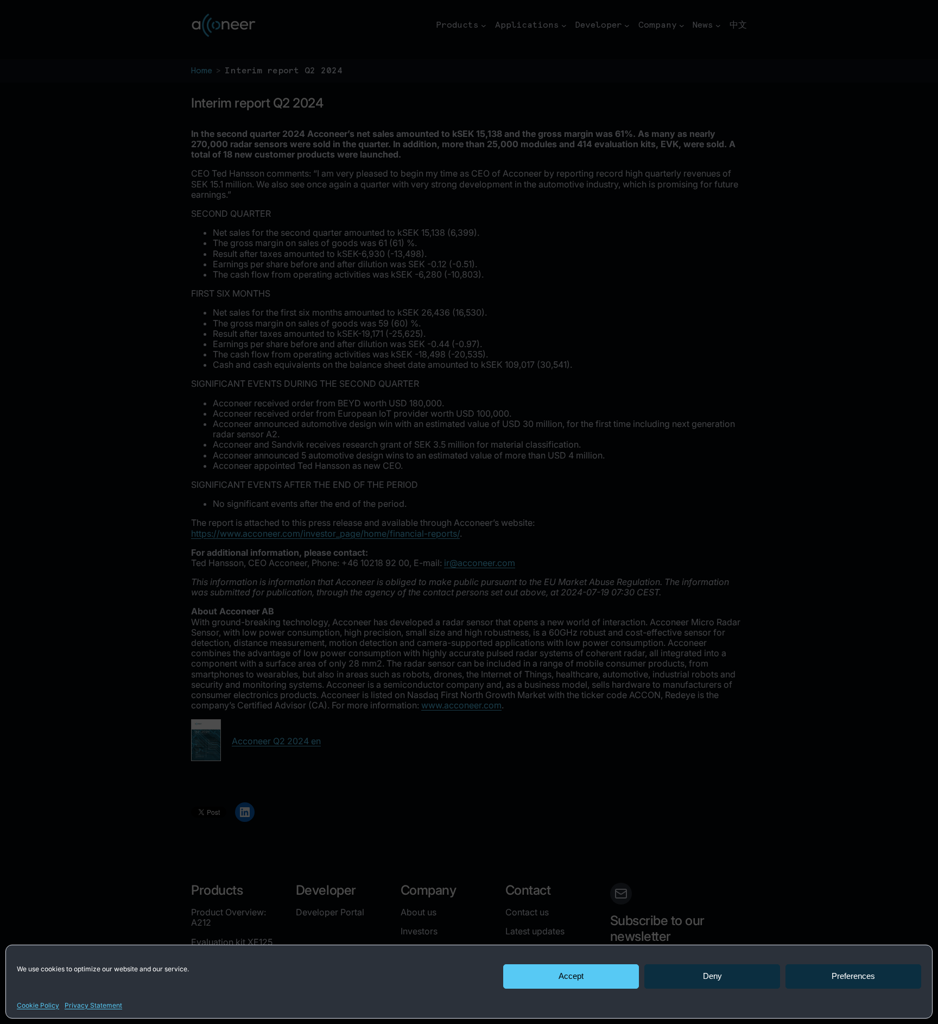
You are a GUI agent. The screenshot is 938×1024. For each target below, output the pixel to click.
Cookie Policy (38, 1005)
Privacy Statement (93, 1005)
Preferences (853, 976)
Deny (712, 976)
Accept (571, 976)
